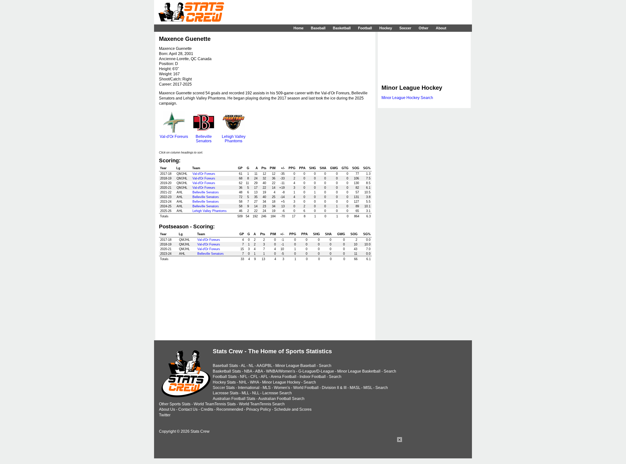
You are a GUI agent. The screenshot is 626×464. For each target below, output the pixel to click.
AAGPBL (264, 366)
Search (325, 366)
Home (298, 28)
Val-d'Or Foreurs (174, 136)
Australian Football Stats (234, 399)
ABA (259, 371)
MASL (355, 388)
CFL (254, 377)
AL (243, 366)
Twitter (164, 415)
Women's (282, 388)
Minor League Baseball (295, 366)
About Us (167, 409)
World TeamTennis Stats (215, 404)
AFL (264, 377)
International (248, 388)
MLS (267, 388)
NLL (255, 393)
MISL (367, 388)
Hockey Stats (224, 382)
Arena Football (283, 377)
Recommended (229, 409)
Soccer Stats (224, 388)
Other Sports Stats (174, 404)
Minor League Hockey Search (407, 98)
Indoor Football (313, 377)
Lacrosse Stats (225, 393)
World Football (306, 388)
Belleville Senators (204, 138)
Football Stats (225, 377)
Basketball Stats (227, 371)
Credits (207, 409)
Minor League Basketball (358, 371)
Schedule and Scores (293, 409)
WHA (254, 382)
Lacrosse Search (277, 393)
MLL (245, 393)
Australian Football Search (281, 399)
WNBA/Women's (280, 371)
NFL (243, 377)
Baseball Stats (225, 366)
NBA (248, 371)
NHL (243, 382)
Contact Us (188, 409)
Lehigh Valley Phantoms (234, 138)
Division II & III (334, 388)
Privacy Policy (258, 409)
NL (251, 366)
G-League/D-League (316, 371)
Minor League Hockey (281, 382)
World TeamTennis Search (262, 404)
